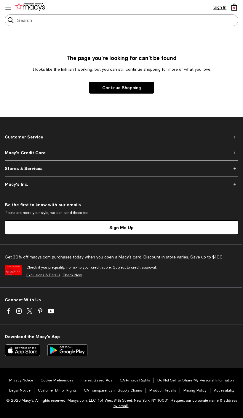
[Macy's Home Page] (31, 7)
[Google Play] (67, 350)
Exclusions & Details (43, 275)
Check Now (72, 275)
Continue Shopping (121, 87)
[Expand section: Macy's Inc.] (121, 184)
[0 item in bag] (234, 7)
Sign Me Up (121, 227)
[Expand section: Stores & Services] (121, 168)
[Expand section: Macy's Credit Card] (121, 152)
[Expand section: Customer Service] (121, 137)
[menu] (8, 7)
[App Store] (22, 350)
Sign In (219, 7)
